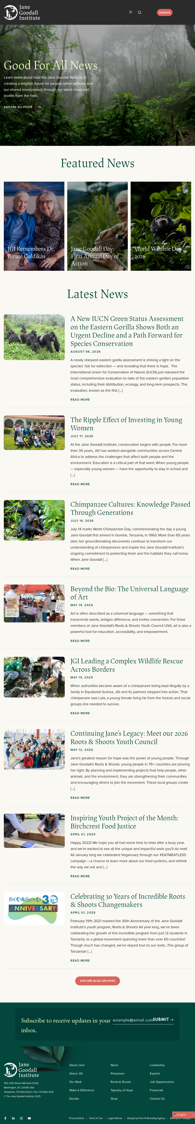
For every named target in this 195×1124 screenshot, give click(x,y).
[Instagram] (21, 1118)
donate (164, 12)
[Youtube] (29, 1118)
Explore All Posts (18, 107)
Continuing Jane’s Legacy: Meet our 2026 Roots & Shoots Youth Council (129, 737)
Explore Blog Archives (97, 981)
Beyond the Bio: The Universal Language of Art (129, 592)
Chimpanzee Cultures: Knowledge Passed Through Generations (130, 508)
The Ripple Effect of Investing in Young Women (126, 423)
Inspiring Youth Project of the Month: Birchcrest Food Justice (124, 821)
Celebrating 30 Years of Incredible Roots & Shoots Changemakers (127, 900)
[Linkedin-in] (13, 1118)
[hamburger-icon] (130, 12)
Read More (80, 399)
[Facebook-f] (5, 1118)
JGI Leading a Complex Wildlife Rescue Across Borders (126, 664)
